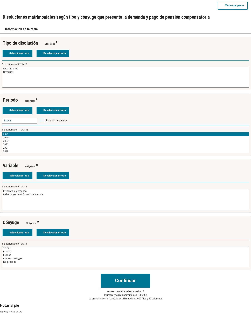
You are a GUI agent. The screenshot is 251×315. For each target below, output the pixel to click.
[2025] (125, 134)
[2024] (125, 137)
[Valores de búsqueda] (33, 120)
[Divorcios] (125, 72)
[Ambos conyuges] (125, 258)
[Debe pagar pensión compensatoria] (125, 194)
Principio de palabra (56, 120)
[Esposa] (125, 255)
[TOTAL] (125, 248)
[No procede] (125, 262)
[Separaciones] (125, 68)
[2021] (125, 147)
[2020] (125, 151)
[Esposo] (125, 251)
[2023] (125, 141)
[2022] (125, 144)
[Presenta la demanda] (125, 191)
